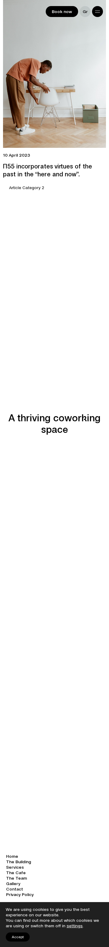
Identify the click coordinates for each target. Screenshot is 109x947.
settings (75, 925)
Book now (62, 11)
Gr (85, 11)
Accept (18, 937)
